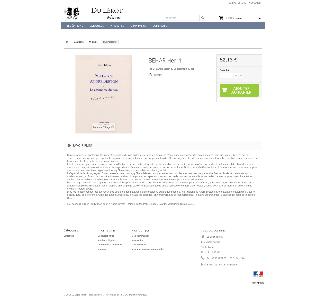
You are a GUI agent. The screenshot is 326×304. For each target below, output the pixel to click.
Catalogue (97, 25)
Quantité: (224, 70)
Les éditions (75, 25)
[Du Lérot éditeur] (95, 14)
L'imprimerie (138, 25)
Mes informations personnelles (148, 249)
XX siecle (93, 42)
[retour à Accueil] (67, 42)
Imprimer (158, 75)
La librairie (160, 25)
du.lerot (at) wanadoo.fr (226, 264)
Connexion (255, 3)
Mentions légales (106, 240)
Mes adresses (139, 244)
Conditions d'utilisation (110, 244)
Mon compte (141, 230)
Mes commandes (140, 236)
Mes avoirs (137, 240)
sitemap (102, 249)
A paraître (117, 25)
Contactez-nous (237, 3)
